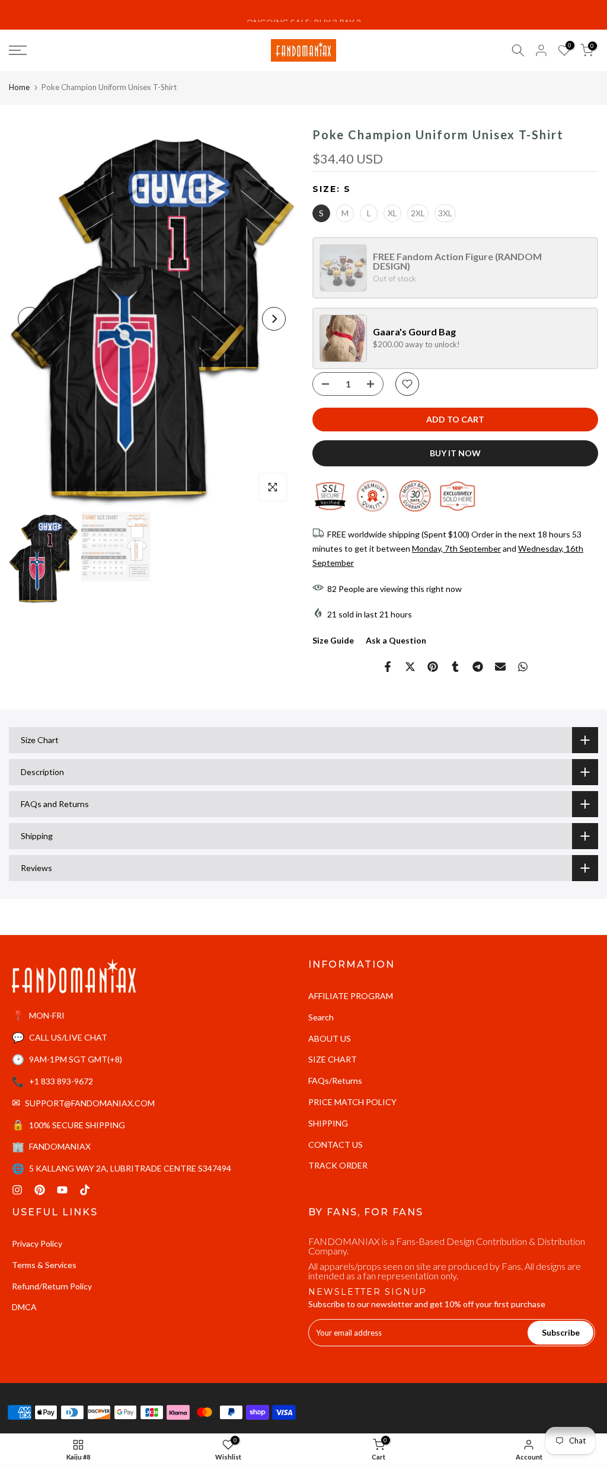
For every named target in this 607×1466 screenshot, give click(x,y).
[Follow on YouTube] (62, 1190)
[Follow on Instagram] (17, 1190)
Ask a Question (396, 640)
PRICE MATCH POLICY (352, 1102)
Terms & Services (44, 1265)
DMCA (24, 1307)
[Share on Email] (500, 667)
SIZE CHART (332, 1059)
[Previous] (29, 319)
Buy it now (455, 453)
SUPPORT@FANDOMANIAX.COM (90, 1103)
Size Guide (333, 640)
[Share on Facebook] (387, 667)
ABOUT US (329, 1038)
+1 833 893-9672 (61, 1081)
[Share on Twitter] (410, 667)
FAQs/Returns (335, 1081)
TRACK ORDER (338, 1165)
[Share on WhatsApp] (522, 667)
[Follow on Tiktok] (84, 1190)
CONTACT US (335, 1144)
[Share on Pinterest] (432, 667)
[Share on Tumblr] (455, 667)
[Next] (274, 319)
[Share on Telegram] (477, 667)
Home (19, 87)
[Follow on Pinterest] (39, 1190)
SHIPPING (328, 1123)
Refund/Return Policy (52, 1286)
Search (321, 1017)
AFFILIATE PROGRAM (350, 996)
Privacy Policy (37, 1243)
